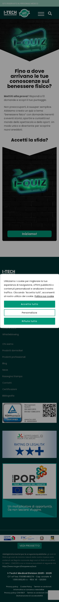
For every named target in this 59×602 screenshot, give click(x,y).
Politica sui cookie (44, 296)
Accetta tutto (29, 304)
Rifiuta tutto (29, 321)
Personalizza (29, 312)
